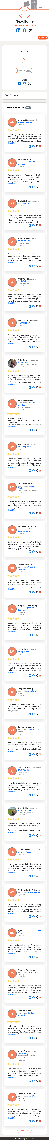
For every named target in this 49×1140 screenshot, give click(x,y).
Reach (30, 1138)
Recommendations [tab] (18, 107)
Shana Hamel (33, 892)
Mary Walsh (23, 203)
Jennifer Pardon (25, 852)
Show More (24, 1130)
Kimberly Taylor (25, 810)
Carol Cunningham (25, 529)
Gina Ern (32, 972)
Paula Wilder (24, 240)
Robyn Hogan (24, 362)
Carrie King (23, 1053)
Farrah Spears (24, 446)
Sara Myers (33, 729)
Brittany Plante (25, 122)
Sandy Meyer (24, 651)
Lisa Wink (32, 691)
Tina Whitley (24, 322)
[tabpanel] (24, 622)
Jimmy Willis (23, 769)
